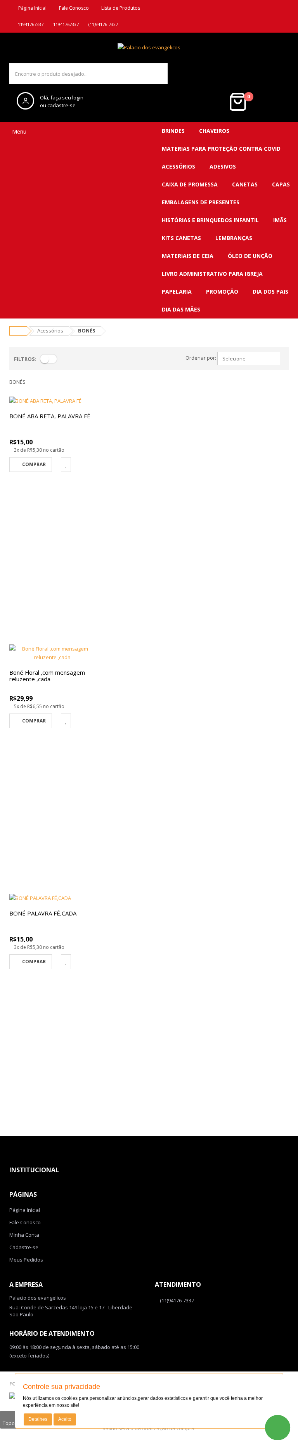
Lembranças (233, 238)
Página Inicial (31, 8)
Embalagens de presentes (200, 202)
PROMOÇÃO (222, 291)
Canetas (245, 184)
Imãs (280, 220)
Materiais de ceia (187, 255)
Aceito (64, 1419)
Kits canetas (181, 238)
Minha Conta (24, 1234)
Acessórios (178, 166)
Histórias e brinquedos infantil (210, 220)
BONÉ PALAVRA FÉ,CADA (42, 913)
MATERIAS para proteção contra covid (221, 148)
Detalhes (37, 1419)
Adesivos (223, 166)
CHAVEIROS (214, 130)
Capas (281, 184)
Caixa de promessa (190, 184)
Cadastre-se (23, 1247)
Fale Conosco (73, 8)
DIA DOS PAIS (270, 291)
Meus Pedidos (26, 1259)
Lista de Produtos (119, 8)
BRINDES (173, 130)
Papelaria (177, 291)
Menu (18, 131)
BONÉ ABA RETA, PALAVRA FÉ (49, 416)
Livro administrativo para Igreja (212, 273)
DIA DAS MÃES (181, 309)
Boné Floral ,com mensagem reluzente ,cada (47, 675)
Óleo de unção (250, 255)
